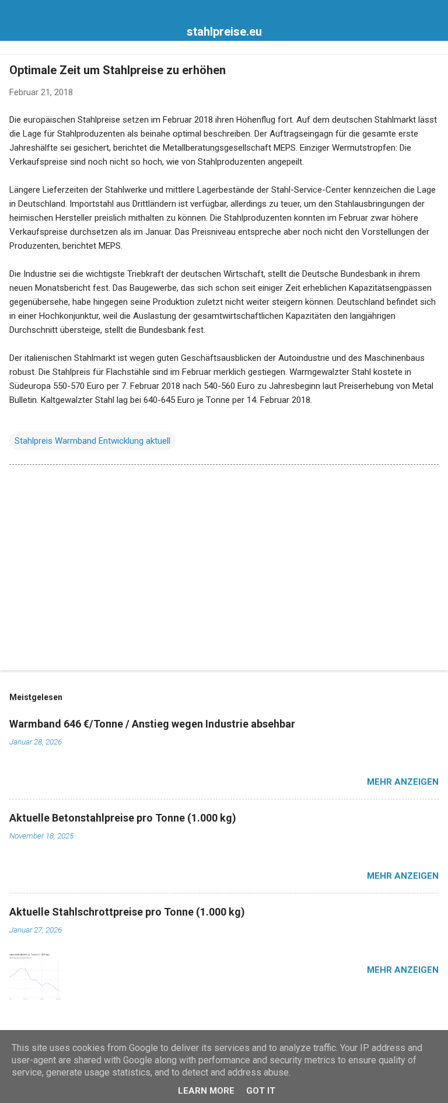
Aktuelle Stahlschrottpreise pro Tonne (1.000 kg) (127, 912)
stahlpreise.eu (224, 32)
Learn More (206, 1090)
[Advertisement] (224, 570)
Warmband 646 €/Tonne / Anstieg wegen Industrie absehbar (152, 724)
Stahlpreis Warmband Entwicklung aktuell (92, 441)
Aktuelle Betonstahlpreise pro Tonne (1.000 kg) (122, 818)
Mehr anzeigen (403, 782)
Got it (260, 1090)
